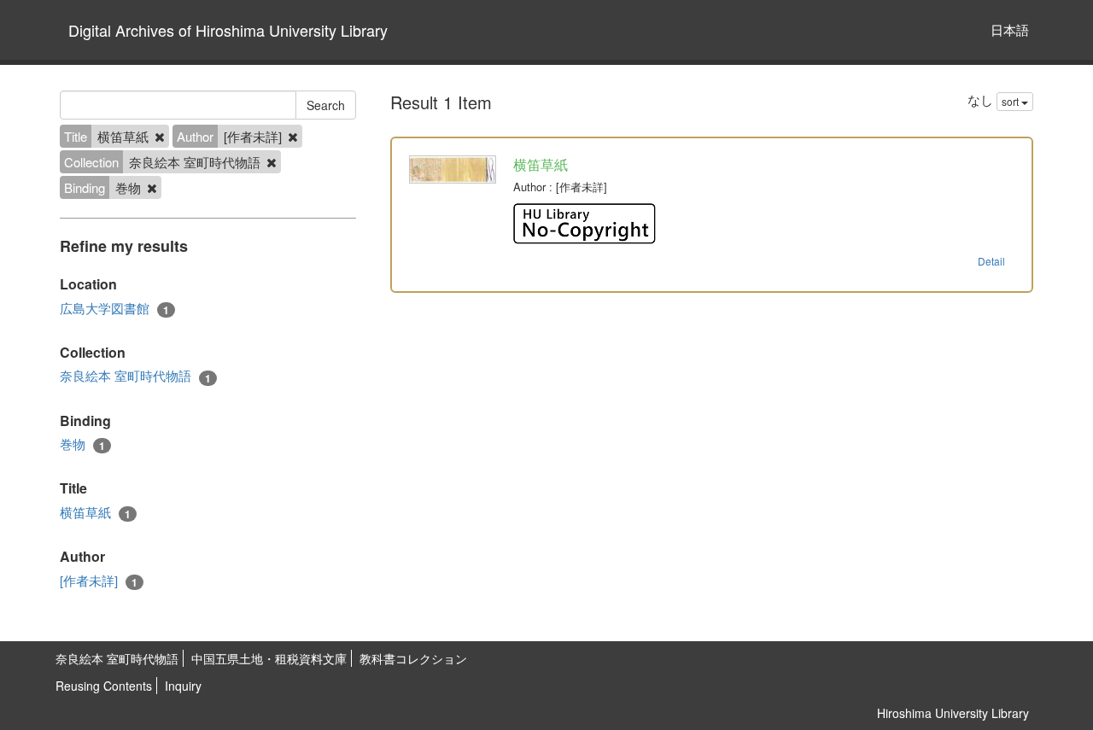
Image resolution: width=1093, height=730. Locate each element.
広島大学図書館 (114, 308)
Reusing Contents (104, 685)
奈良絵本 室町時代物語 (135, 375)
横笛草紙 (95, 512)
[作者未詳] (98, 580)
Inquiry (183, 685)
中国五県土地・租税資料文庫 (269, 658)
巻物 (82, 444)
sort (1011, 101)
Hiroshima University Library (953, 712)
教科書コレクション (413, 658)
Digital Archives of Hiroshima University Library (228, 30)
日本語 (1010, 29)
